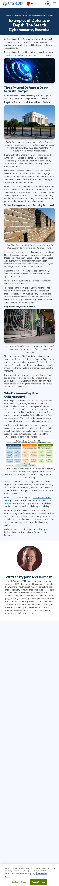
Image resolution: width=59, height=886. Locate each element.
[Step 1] (29, 453)
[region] (29, 875)
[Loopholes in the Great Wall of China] (29, 226)
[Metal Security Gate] (29, 327)
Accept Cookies (38, 882)
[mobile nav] (54, 3)
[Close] (55, 868)
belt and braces (37, 415)
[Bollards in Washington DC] (29, 123)
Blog (32, 12)
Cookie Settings (19, 882)
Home (25, 12)
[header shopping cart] (47, 3)
